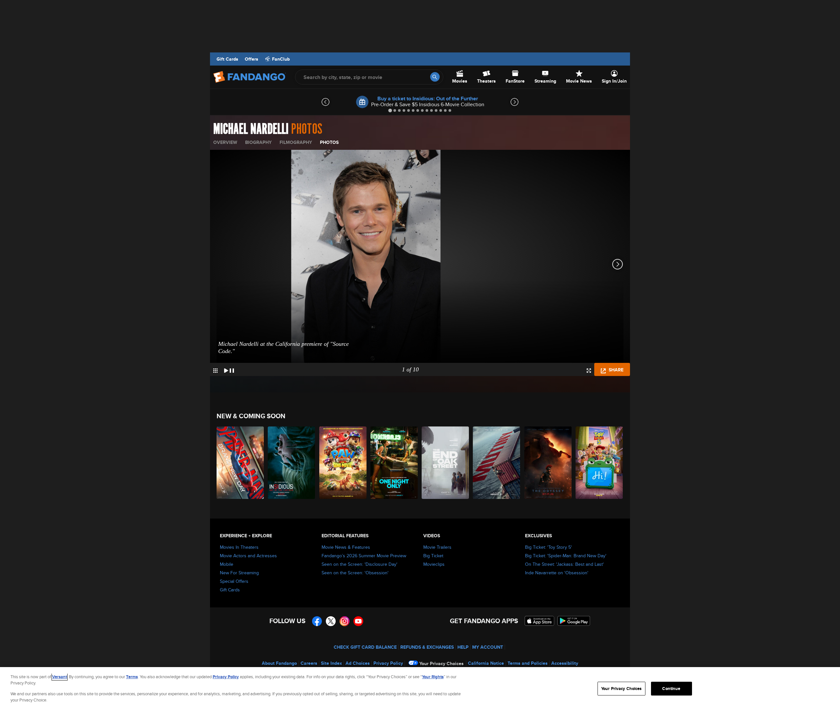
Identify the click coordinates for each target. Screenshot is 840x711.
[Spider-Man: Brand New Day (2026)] (240, 462)
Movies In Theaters (239, 547)
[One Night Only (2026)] (394, 462)
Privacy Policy (388, 663)
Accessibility (564, 663)
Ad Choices (358, 663)
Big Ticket (433, 555)
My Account (487, 647)
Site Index (331, 663)
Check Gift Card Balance (365, 647)
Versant (59, 677)
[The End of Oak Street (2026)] (446, 462)
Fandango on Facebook (317, 621)
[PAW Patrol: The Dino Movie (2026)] (343, 462)
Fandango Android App (573, 621)
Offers (251, 59)
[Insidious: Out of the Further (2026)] (292, 462)
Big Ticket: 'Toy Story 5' (548, 547)
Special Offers (234, 581)
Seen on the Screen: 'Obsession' (355, 572)
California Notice (486, 663)
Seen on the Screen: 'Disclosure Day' (359, 564)
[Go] (435, 77)
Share (615, 369)
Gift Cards (227, 59)
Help (463, 647)
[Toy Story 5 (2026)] (599, 462)
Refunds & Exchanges (427, 647)
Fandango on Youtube (358, 621)
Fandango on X (331, 621)
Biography (258, 142)
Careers (309, 663)
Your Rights (433, 677)
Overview (225, 142)
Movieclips (434, 564)
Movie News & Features (346, 547)
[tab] (390, 110)
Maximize (589, 370)
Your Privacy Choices (441, 663)
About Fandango (279, 663)
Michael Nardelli (250, 129)
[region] (420, 689)
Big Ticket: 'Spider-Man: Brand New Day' (565, 555)
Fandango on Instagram (344, 621)
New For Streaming (239, 572)
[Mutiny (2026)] (497, 462)
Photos (329, 142)
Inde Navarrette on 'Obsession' (556, 572)
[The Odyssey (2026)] (548, 462)
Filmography (296, 142)
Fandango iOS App (539, 621)
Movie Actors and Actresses (248, 555)
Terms (132, 677)
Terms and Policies (528, 663)
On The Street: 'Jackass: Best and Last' (564, 564)
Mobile (226, 564)
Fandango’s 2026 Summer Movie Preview (364, 555)
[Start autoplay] (229, 369)
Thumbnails (215, 370)
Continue (671, 688)
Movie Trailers (437, 547)
